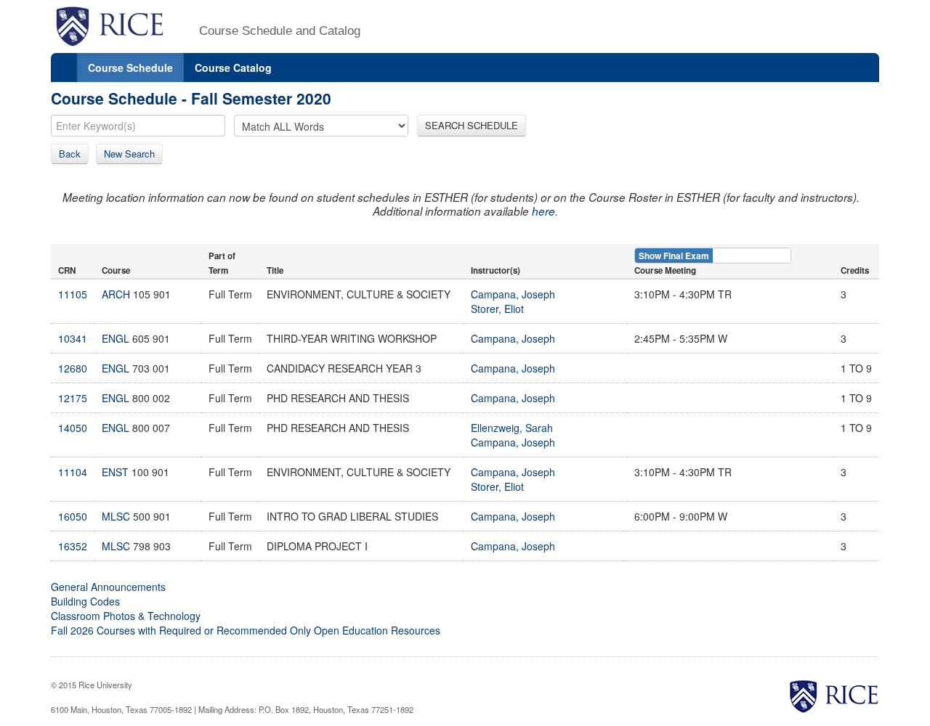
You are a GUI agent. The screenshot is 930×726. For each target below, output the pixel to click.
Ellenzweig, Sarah (512, 427)
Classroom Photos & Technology (126, 615)
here (543, 211)
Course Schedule (130, 67)
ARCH (116, 294)
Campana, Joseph (513, 294)
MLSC (116, 516)
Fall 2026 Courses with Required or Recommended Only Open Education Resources (245, 630)
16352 (72, 546)
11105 (72, 294)
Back (70, 153)
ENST (115, 472)
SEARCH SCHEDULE (471, 125)
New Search (129, 153)
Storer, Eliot (497, 308)
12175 (72, 398)
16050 (72, 516)
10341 (72, 338)
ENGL (115, 338)
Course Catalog (233, 67)
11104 (72, 472)
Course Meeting (665, 270)
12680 (72, 368)
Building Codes (85, 601)
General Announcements (108, 586)
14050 (72, 427)
